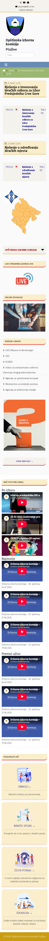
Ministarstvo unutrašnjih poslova (21, 384)
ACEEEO (9, 362)
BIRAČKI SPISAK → (24, 825)
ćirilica (22, 10)
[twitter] (21, 2)
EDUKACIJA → (24, 912)
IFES (7, 356)
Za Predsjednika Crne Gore (31, 70)
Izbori (11, 70)
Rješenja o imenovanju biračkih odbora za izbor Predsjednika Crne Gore (22, 90)
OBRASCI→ (24, 786)
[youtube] (24, 2)
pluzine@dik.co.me (26, 6)
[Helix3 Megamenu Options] (6, 65)
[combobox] (20, 55)
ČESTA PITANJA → (24, 870)
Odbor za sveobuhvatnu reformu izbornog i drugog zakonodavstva (20, 370)
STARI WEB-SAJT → (24, 461)
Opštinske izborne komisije (21, 249)
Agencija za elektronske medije (20, 390)
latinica (29, 10)
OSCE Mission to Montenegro (19, 350)
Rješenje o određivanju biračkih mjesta (21, 149)
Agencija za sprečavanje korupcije (21, 378)
